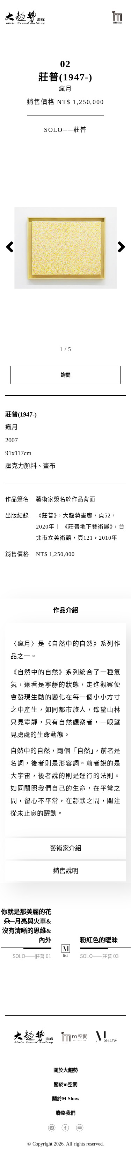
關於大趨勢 (65, 1070)
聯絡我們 (65, 1113)
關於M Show (65, 1098)
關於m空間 (66, 1084)
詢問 (66, 375)
